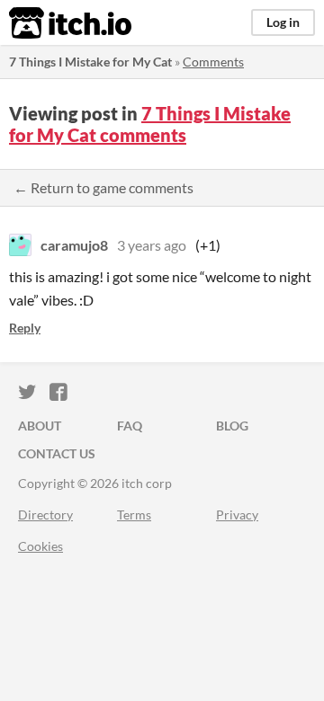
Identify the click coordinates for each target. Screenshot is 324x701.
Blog (232, 425)
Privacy (237, 514)
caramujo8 (74, 244)
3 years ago (151, 244)
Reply (24, 327)
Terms (134, 514)
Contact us (56, 453)
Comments (213, 61)
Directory (45, 514)
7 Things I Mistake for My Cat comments (150, 124)
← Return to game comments (104, 187)
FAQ (129, 425)
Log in (283, 22)
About (39, 425)
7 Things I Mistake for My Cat (90, 61)
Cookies (40, 546)
